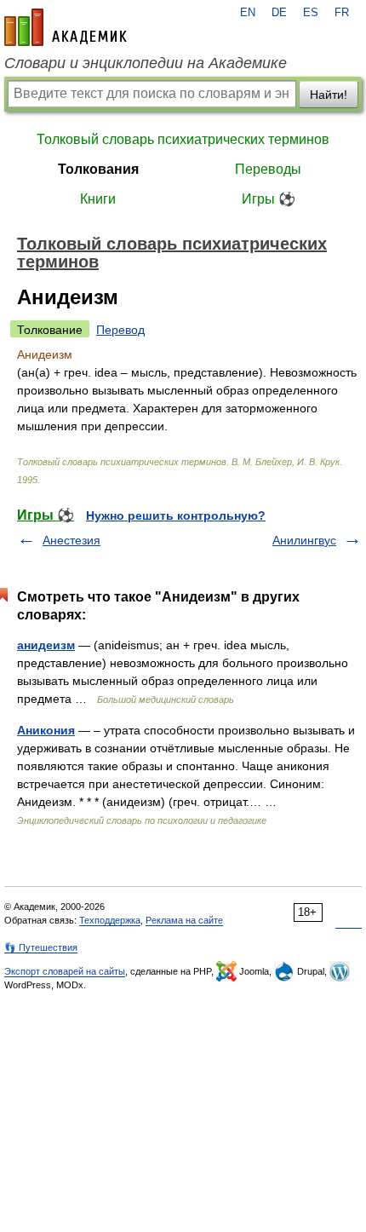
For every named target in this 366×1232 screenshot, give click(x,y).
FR (342, 13)
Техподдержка (109, 920)
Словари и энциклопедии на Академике (145, 63)
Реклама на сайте (184, 920)
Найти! (328, 94)
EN (247, 13)
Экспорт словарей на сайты (64, 971)
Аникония (46, 730)
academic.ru (65, 27)
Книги (98, 199)
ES (310, 13)
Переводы (268, 169)
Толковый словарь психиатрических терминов (183, 139)
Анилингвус (304, 540)
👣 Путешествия (40, 947)
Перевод (120, 330)
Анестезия (71, 540)
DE (279, 13)
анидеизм (46, 645)
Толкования (98, 169)
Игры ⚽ (268, 199)
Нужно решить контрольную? (176, 515)
